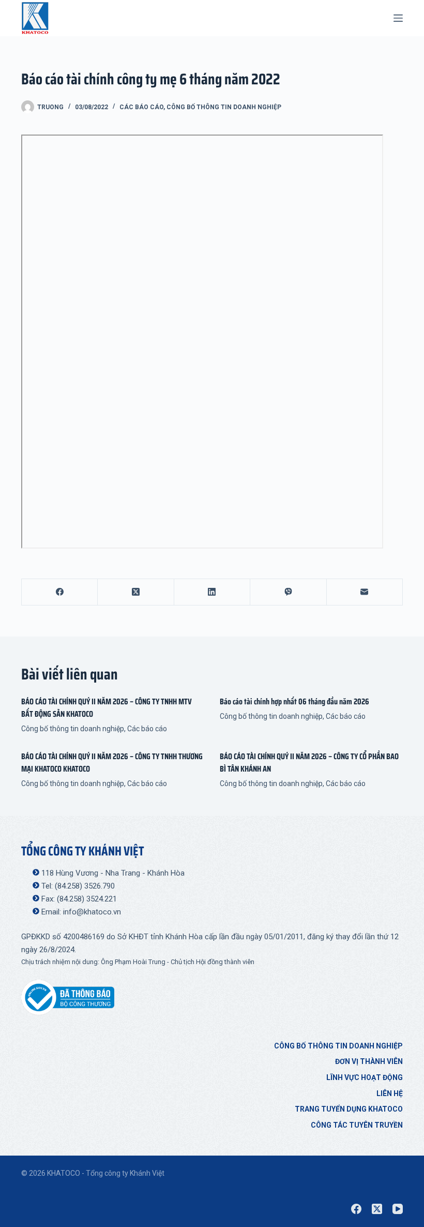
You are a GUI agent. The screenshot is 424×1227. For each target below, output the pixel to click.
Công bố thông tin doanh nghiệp (223, 107)
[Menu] (398, 18)
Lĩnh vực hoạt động (364, 1077)
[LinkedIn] (212, 592)
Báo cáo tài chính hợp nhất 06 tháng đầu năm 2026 (294, 701)
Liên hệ (389, 1093)
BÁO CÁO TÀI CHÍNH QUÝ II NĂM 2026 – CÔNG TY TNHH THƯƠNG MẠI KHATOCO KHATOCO (112, 762)
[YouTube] (397, 1209)
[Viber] (288, 592)
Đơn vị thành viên (369, 1061)
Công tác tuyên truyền (357, 1125)
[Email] (365, 592)
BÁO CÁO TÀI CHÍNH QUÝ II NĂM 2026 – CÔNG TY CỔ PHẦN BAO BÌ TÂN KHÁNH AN (309, 762)
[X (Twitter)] (136, 592)
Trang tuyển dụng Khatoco (349, 1109)
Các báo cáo (141, 107)
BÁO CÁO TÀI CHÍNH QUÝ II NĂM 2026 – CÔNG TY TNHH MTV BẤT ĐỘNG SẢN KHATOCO (106, 707)
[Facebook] (60, 592)
